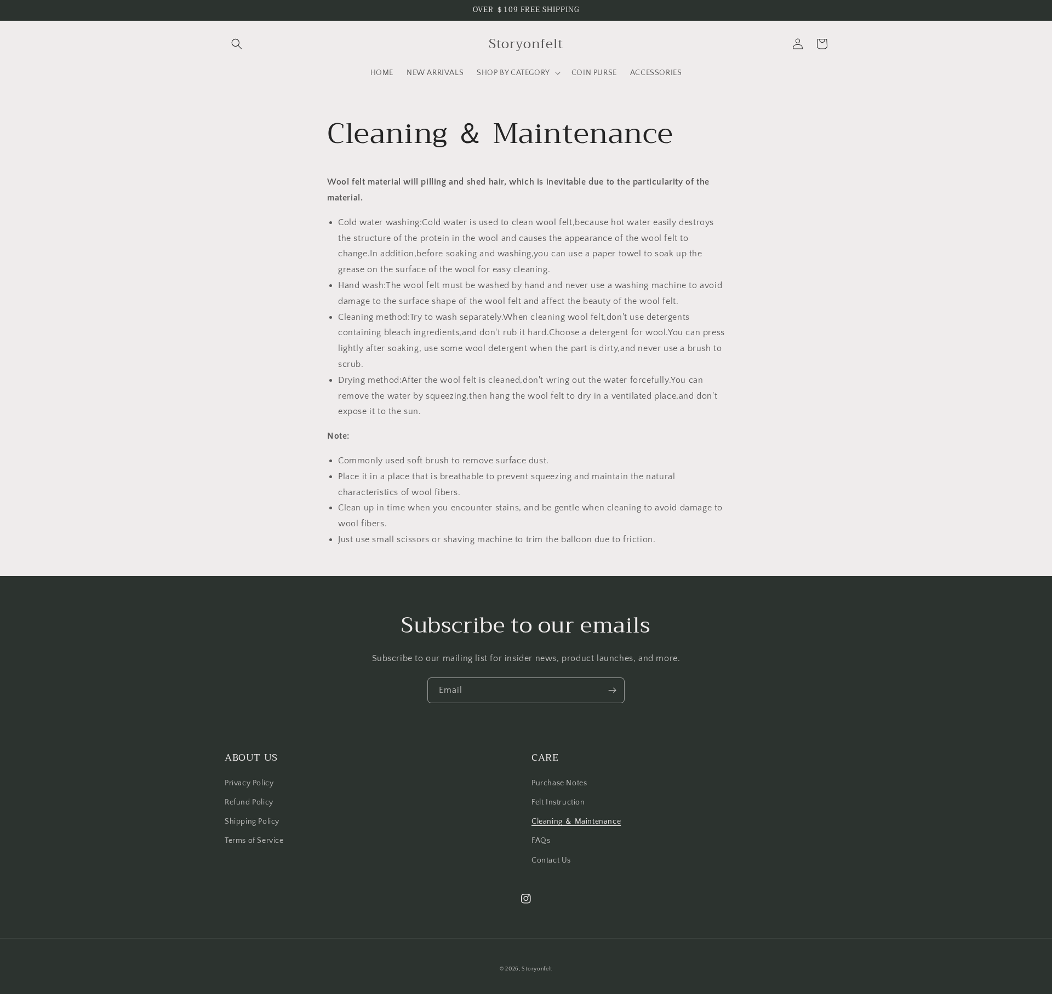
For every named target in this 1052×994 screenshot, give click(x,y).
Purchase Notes (559, 783)
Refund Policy (249, 802)
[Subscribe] (612, 690)
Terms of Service (254, 840)
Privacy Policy (249, 783)
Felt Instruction (558, 802)
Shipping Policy (252, 821)
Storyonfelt (537, 969)
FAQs (540, 840)
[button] (237, 44)
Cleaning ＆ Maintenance (576, 821)
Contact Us (551, 860)
